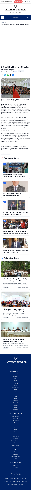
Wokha (15, 407)
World (15, 429)
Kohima (15, 380)
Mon (15, 389)
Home (2, 22)
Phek (15, 398)
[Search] (28, 17)
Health (15, 423)
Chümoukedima (16, 374)
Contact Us (15, 467)
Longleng (15, 383)
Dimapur (15, 376)
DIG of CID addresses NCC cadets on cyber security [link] (15, 24)
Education (15, 418)
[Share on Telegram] (5, 75)
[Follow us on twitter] (25, 1)
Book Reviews (15, 445)
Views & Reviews (15, 440)
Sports (15, 458)
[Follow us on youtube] (29, 1)
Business (15, 454)
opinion (6, 481)
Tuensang (15, 405)
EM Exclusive (15, 416)
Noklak (15, 394)
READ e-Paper (18, 1)
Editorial (16, 438)
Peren (15, 396)
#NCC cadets (5, 153)
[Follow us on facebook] (11, 474)
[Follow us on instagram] (27, 1)
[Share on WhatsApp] (8, 75)
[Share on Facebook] (13, 75)
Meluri (15, 385)
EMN (15, 71)
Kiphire (15, 378)
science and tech (21, 481)
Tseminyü (15, 403)
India (15, 432)
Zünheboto (15, 409)
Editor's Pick (16, 420)
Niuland (15, 391)
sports (12, 481)
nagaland (13, 478)
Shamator (15, 400)
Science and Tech (15, 456)
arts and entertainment (16, 484)
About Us (15, 465)
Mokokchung (15, 387)
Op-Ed (15, 443)
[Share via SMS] (11, 75)
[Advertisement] (15, 47)
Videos (15, 452)
